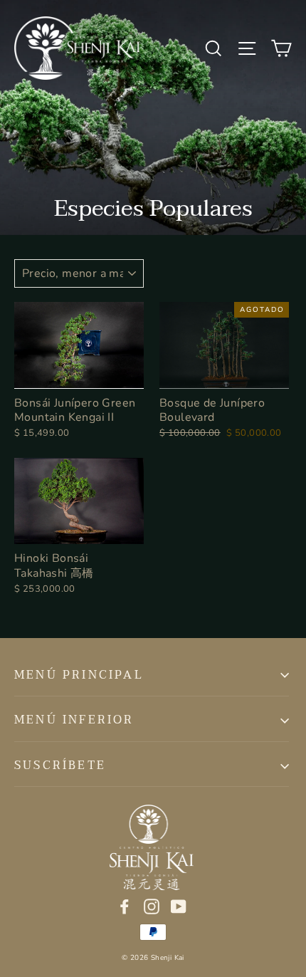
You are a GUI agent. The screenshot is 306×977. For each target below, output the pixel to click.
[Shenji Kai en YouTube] (178, 905)
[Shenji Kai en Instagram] (151, 905)
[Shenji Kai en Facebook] (124, 905)
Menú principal (79, 675)
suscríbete (60, 765)
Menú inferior (74, 720)
